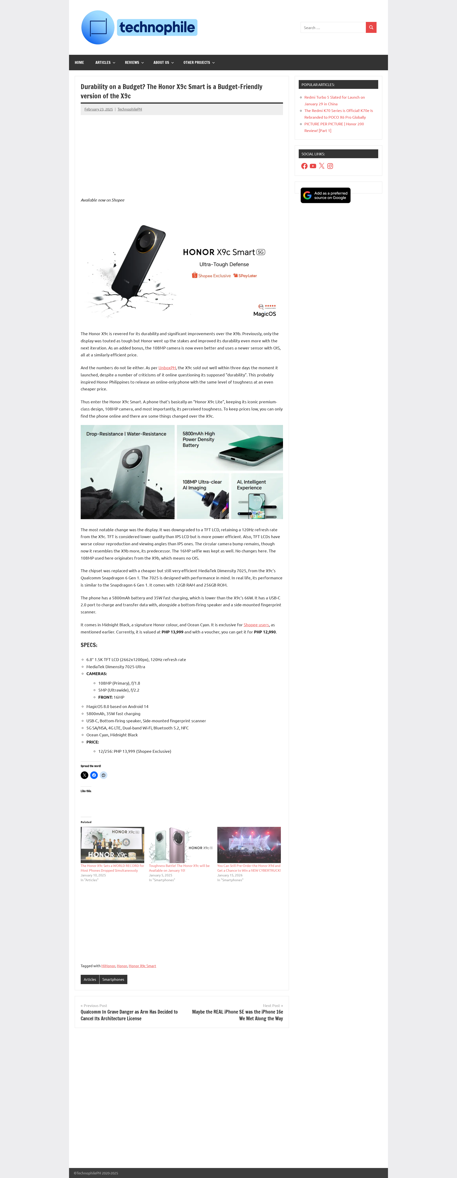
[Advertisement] (182, 152)
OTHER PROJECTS (197, 62)
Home (79, 62)
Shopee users (256, 624)
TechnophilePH (130, 109)
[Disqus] (182, 1099)
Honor (122, 965)
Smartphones (113, 979)
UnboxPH (167, 367)
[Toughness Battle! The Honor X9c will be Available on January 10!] (181, 845)
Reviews (132, 62)
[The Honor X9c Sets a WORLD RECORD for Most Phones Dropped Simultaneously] (112, 845)
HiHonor (108, 965)
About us (161, 62)
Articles (103, 62)
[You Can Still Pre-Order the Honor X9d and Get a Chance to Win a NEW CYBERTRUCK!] (249, 845)
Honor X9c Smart (142, 965)
